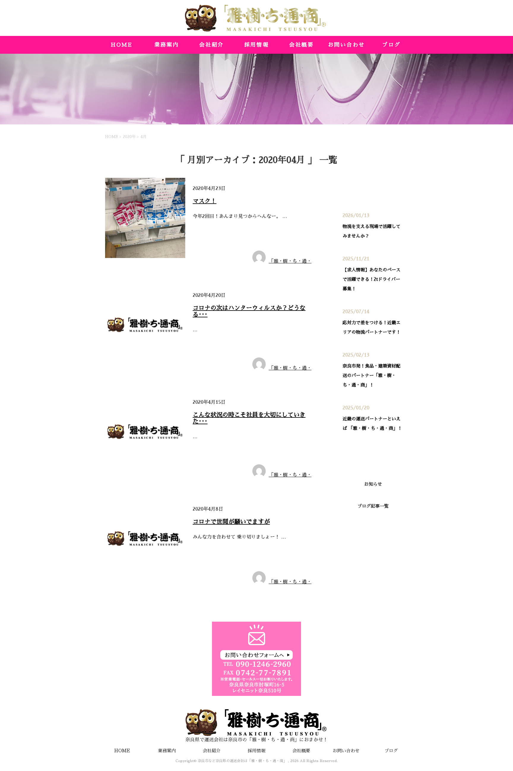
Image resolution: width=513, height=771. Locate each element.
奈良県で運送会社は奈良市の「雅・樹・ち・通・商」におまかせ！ (256, 739)
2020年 (129, 137)
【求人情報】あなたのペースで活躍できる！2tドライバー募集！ (371, 279)
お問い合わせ (346, 45)
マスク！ (204, 201)
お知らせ (204, 232)
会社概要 (301, 45)
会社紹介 (211, 45)
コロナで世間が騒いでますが (231, 522)
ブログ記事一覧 (373, 506)
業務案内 (166, 45)
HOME (121, 45)
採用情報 (256, 45)
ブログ (391, 45)
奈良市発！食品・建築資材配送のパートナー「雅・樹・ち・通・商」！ (371, 375)
